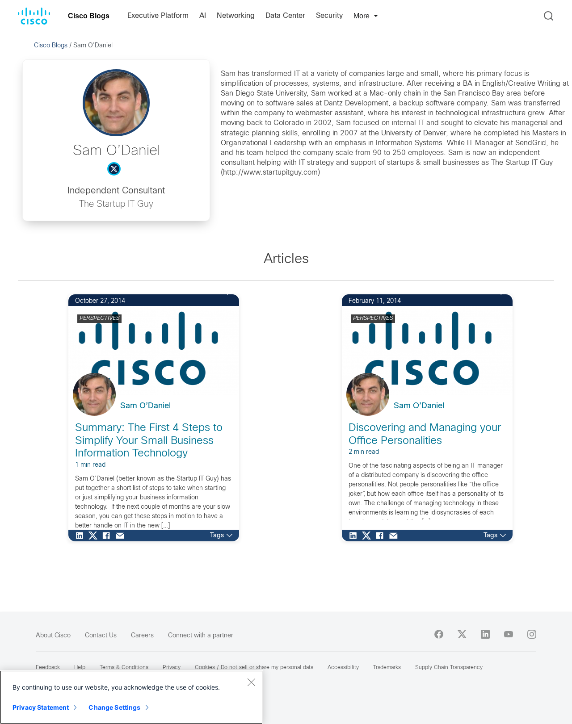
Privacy (172, 667)
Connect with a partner (200, 636)
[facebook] (438, 634)
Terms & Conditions (124, 667)
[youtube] (508, 634)
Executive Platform (158, 16)
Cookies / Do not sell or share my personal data (254, 667)
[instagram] (531, 634)
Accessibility (343, 667)
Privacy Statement (41, 707)
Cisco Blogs (88, 16)
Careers (142, 636)
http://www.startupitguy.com (270, 172)
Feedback (48, 667)
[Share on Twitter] (95, 535)
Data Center (285, 16)
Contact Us (101, 636)
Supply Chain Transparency (449, 667)
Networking (236, 16)
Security (329, 16)
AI (202, 16)
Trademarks (387, 667)
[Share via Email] (122, 535)
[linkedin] (485, 634)
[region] (131, 697)
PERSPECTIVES (99, 318)
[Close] (251, 682)
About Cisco (53, 636)
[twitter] (462, 634)
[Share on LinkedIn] (81, 535)
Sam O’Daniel (145, 406)
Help (79, 667)
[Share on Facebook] (108, 535)
